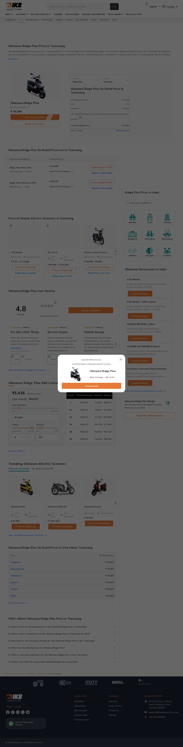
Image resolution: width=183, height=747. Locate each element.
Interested (91, 386)
